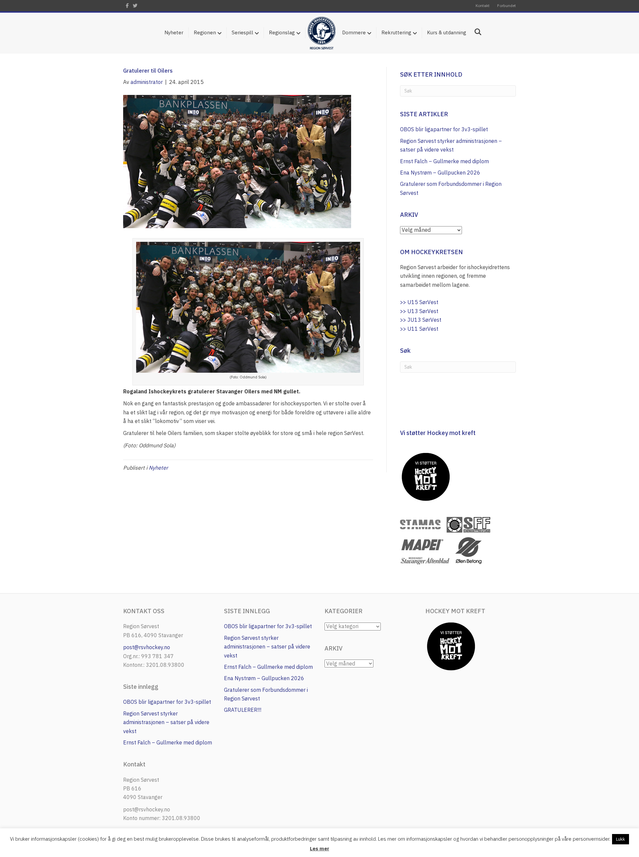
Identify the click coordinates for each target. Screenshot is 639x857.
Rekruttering (396, 32)
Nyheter (173, 32)
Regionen (205, 32)
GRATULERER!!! (242, 709)
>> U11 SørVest (419, 328)
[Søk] (475, 32)
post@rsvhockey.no (146, 647)
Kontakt (483, 5)
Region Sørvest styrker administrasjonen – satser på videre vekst (166, 722)
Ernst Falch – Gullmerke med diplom (444, 161)
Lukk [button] (620, 839)
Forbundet (506, 5)
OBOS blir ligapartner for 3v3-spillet (444, 129)
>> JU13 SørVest (420, 319)
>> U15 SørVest (419, 302)
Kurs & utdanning (446, 32)
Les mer (319, 848)
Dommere (354, 32)
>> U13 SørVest (419, 311)
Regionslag (282, 32)
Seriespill (242, 32)
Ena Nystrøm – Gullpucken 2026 (440, 172)
